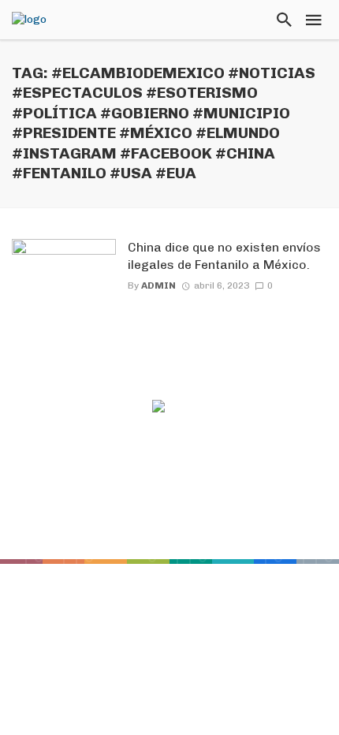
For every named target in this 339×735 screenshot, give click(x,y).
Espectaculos (231, 505)
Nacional (222, 525)
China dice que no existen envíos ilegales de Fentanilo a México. (224, 256)
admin (158, 285)
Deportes (145, 505)
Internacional (134, 525)
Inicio (83, 505)
